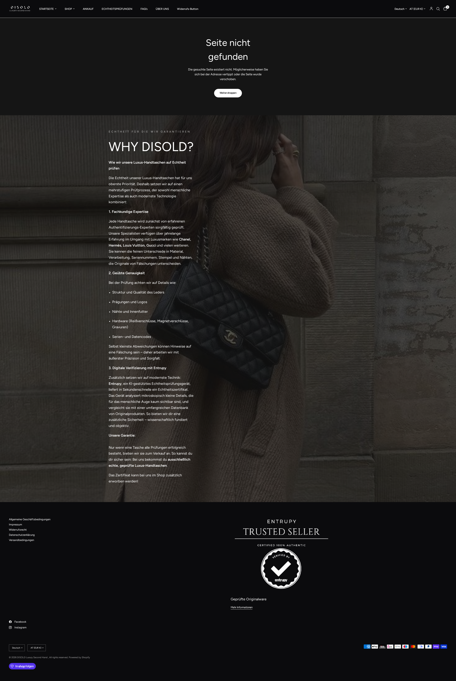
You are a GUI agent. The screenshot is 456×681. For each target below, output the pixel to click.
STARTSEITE (46, 9)
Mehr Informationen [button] (241, 607)
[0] (444, 9)
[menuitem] (48, 9)
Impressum (15, 524)
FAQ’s (144, 9)
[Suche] (438, 9)
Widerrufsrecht (18, 529)
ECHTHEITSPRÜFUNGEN (117, 9)
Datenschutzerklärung (22, 534)
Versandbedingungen (21, 540)
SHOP (68, 9)
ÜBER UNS (162, 9)
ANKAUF (88, 9)
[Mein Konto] (431, 9)
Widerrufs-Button (187, 9)
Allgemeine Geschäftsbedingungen (29, 519)
